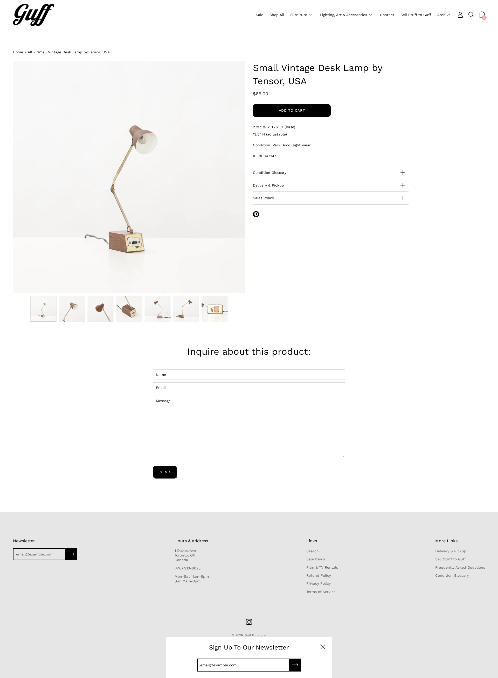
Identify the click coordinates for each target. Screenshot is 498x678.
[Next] (232, 177)
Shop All (276, 15)
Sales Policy (263, 198)
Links (311, 540)
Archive (444, 15)
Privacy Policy (318, 583)
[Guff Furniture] (35, 15)
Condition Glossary (269, 172)
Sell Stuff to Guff (415, 15)
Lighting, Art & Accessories (343, 15)
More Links (446, 540)
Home (18, 52)
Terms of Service (321, 592)
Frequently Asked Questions (460, 567)
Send (165, 472)
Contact (387, 15)
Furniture (298, 15)
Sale (259, 15)
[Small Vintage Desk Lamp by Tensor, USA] (43, 309)
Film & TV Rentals (322, 567)
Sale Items (315, 559)
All (30, 52)
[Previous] (26, 177)
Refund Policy (318, 575)
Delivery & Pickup (268, 185)
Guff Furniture (255, 635)
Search (312, 551)
